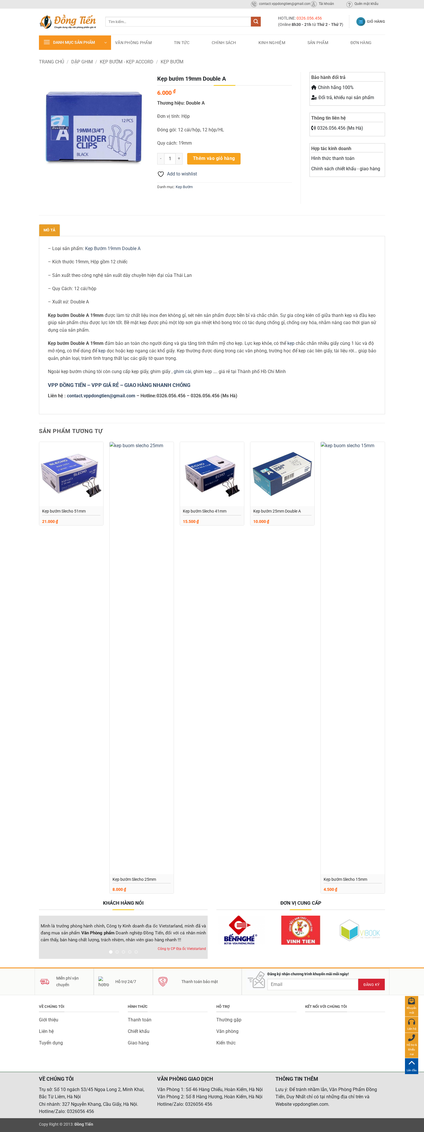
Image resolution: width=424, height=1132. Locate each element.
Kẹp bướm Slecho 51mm (64, 511)
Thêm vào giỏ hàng (214, 158)
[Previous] (39, 670)
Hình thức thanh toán (332, 158)
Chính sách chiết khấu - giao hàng (345, 168)
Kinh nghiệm (271, 42)
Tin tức (182, 42)
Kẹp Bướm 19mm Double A (112, 248)
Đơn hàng (361, 42)
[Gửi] (256, 22)
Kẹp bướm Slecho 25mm (134, 879)
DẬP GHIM (82, 62)
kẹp (291, 343)
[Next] (384, 670)
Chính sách (224, 42)
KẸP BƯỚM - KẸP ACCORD (126, 62)
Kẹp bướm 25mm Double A (277, 511)
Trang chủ (51, 62)
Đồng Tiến (83, 1124)
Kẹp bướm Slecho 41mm (204, 511)
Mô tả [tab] (49, 230)
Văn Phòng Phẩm (133, 42)
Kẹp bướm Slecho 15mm (345, 879)
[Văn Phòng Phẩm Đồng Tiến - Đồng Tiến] (68, 22)
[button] (75, 42)
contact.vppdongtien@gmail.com (101, 395)
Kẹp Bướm (172, 62)
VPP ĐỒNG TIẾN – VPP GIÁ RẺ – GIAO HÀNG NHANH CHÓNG (119, 385)
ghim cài (182, 371)
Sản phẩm (317, 42)
